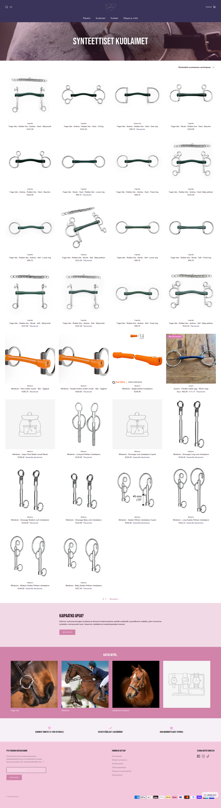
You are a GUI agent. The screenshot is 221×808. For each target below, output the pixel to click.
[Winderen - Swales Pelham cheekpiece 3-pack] (137, 490)
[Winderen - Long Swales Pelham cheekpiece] (191, 490)
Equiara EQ (14, 796)
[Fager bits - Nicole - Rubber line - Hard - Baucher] (191, 96)
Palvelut (86, 18)
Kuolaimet (100, 18)
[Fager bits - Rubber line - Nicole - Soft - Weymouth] (30, 293)
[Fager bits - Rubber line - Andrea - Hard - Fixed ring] (137, 162)
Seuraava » (114, 599)
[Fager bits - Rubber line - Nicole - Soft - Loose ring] (137, 227)
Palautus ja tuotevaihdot (121, 771)
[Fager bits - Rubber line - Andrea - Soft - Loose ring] (30, 227)
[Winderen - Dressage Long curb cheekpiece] (191, 424)
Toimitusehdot (117, 764)
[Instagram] (203, 756)
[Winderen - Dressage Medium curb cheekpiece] (30, 490)
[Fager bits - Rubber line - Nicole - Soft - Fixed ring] (191, 227)
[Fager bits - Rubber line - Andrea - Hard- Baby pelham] (191, 162)
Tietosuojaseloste (119, 767)
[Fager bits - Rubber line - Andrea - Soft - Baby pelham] (191, 293)
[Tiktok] (208, 756)
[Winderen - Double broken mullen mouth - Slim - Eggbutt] (84, 359)
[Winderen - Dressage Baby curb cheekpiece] (84, 490)
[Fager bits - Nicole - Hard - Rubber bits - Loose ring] (84, 162)
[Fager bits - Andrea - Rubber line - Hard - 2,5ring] (84, 96)
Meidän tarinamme (119, 760)
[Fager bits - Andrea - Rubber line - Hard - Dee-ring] (137, 96)
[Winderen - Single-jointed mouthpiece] (137, 359)
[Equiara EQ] (110, 7)
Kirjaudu (14, 777)
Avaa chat (67, 632)
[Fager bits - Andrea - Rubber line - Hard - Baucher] (30, 162)
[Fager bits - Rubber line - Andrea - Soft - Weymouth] (84, 293)
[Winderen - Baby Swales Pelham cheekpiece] (84, 555)
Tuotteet (114, 18)
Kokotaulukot (117, 775)
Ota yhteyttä (117, 756)
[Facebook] (198, 756)
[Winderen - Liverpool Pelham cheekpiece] (84, 424)
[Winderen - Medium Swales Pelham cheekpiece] (30, 555)
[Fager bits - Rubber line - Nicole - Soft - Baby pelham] (84, 227)
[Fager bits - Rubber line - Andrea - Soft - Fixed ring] (137, 293)
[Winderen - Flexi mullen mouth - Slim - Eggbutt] (30, 359)
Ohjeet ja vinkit (130, 18)
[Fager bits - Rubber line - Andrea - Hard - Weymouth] (30, 96)
